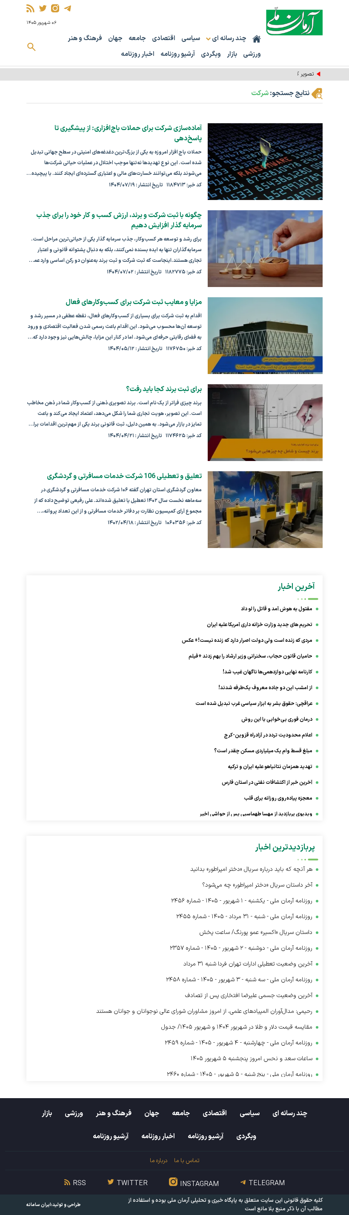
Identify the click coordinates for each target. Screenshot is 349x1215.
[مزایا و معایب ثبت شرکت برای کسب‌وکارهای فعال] (265, 335)
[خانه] (256, 39)
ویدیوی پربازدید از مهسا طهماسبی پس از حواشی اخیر (256, 814)
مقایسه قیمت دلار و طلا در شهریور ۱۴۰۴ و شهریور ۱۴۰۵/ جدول (236, 1027)
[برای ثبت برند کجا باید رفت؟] (265, 422)
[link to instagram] (55, 8)
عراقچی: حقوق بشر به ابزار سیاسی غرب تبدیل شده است (253, 704)
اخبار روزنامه (137, 54)
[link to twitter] (43, 8)
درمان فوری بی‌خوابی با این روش (276, 719)
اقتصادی (163, 38)
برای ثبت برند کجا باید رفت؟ (164, 389)
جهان (115, 38)
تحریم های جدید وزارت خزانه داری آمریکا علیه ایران (259, 625)
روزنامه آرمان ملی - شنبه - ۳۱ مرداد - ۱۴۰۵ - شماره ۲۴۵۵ (244, 916)
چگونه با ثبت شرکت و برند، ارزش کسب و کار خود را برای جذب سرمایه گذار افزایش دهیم (119, 220)
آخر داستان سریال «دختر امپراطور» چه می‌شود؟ (257, 885)
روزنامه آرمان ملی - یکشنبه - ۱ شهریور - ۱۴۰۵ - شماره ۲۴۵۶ (241, 900)
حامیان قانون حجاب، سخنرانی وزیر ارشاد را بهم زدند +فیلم (250, 656)
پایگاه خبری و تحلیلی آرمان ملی (202, 1200)
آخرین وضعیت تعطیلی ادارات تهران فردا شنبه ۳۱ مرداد (247, 964)
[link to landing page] (294, 21)
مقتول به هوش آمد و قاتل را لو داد (276, 609)
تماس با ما (186, 1160)
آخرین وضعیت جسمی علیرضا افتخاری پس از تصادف (248, 995)
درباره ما (158, 1160)
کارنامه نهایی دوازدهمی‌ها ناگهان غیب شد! (267, 672)
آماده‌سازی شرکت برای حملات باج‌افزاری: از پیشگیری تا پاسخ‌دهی (128, 133)
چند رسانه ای (289, 1113)
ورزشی (252, 54)
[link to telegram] (67, 8)
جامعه (137, 38)
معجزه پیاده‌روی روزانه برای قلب (278, 798)
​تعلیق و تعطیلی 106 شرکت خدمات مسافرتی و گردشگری (124, 476)
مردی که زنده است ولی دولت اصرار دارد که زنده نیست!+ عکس (247, 640)
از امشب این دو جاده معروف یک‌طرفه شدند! (265, 688)
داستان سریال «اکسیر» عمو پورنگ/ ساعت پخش (255, 932)
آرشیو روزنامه (177, 54)
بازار (232, 54)
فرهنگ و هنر (85, 38)
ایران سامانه (38, 1205)
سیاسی (190, 38)
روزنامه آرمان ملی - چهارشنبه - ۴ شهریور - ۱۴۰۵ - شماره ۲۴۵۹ (238, 1042)
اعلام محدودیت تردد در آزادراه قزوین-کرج (268, 735)
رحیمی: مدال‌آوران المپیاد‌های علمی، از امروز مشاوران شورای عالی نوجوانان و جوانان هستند (204, 1011)
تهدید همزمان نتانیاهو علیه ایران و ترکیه (270, 767)
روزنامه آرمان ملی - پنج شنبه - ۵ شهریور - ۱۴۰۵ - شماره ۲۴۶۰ (239, 1074)
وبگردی (211, 54)
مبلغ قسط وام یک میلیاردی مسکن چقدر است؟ (263, 751)
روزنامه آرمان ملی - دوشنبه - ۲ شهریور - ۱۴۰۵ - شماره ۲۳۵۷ (241, 948)
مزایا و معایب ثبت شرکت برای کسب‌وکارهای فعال (134, 302)
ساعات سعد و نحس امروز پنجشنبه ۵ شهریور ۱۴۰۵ (251, 1058)
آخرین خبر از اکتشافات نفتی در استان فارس (267, 782)
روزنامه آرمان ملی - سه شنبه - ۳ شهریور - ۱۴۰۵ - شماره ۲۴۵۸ (239, 979)
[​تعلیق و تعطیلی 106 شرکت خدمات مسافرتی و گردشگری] (265, 509)
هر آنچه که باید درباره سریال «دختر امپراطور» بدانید (251, 869)
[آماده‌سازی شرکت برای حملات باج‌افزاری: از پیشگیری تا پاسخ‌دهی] (265, 161)
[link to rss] (30, 8)
